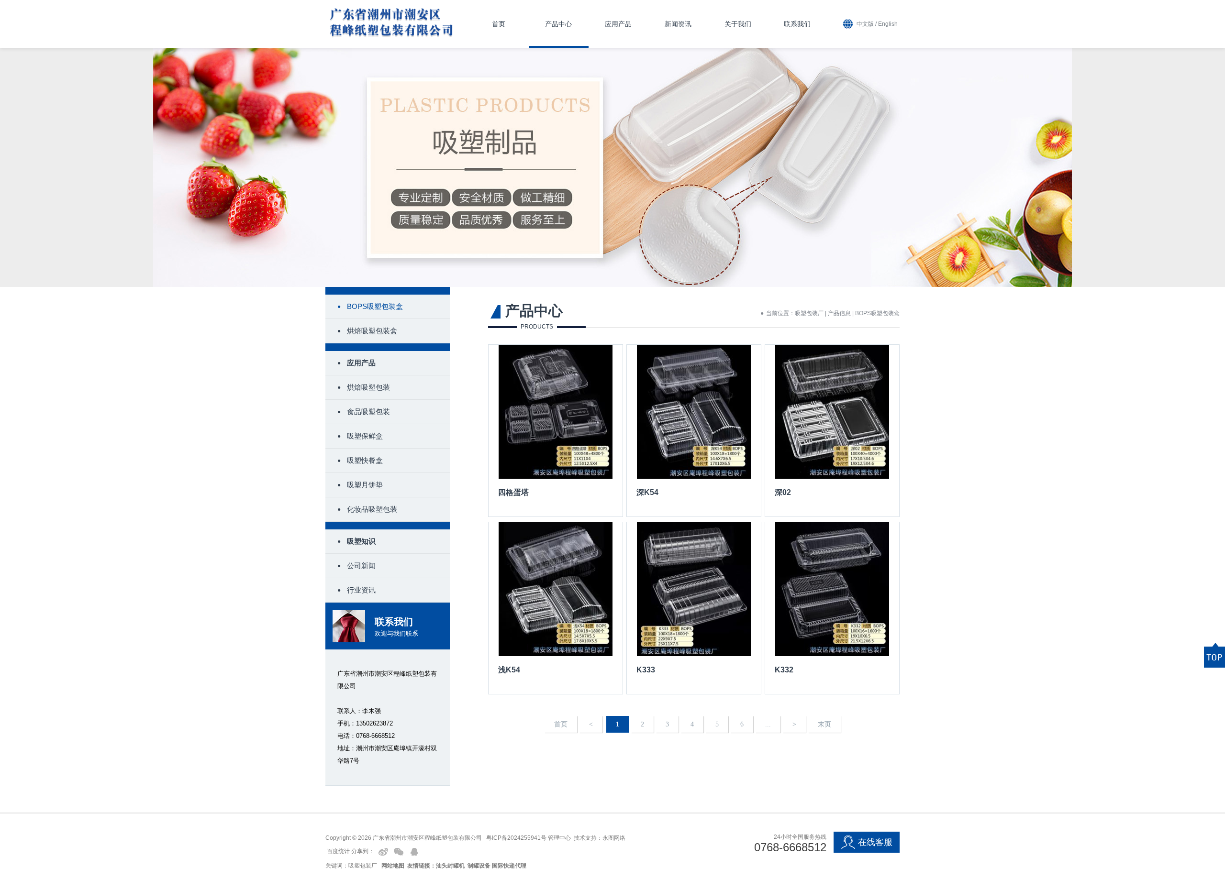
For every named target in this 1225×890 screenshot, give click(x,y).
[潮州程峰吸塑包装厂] (391, 21)
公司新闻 (361, 565)
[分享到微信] (398, 851)
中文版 (865, 24)
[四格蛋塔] (556, 430)
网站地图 (392, 865)
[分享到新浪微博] (383, 851)
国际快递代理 (509, 865)
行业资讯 (361, 590)
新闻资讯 (678, 24)
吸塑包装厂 (809, 313)
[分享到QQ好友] (414, 851)
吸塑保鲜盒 (365, 436)
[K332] (832, 608)
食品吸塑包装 (368, 411)
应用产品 (618, 24)
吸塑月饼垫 (365, 485)
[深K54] (694, 430)
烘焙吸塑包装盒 (372, 331)
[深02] (832, 430)
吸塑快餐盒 (365, 460)
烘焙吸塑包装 (368, 387)
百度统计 (338, 851)
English (888, 24)
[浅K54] (556, 608)
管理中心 (559, 838)
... (768, 724)
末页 (824, 724)
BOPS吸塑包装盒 (375, 306)
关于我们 (737, 24)
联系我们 (797, 24)
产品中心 (558, 24)
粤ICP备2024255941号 (516, 838)
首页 (498, 24)
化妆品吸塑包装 (372, 509)
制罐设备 (479, 865)
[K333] (694, 608)
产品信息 (839, 313)
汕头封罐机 (450, 865)
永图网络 (613, 838)
